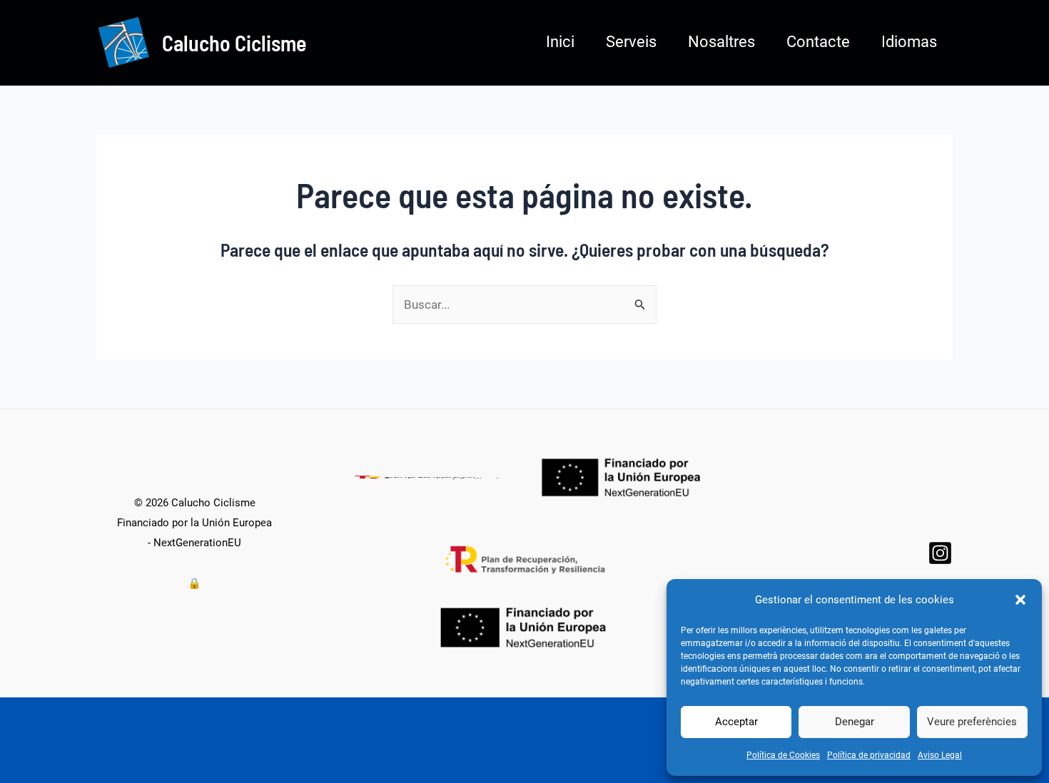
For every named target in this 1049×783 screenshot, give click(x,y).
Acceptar (736, 721)
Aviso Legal (940, 755)
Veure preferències (972, 721)
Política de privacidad (869, 755)
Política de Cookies (783, 755)
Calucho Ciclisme (234, 43)
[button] (1020, 600)
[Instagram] (940, 553)
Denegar (854, 721)
